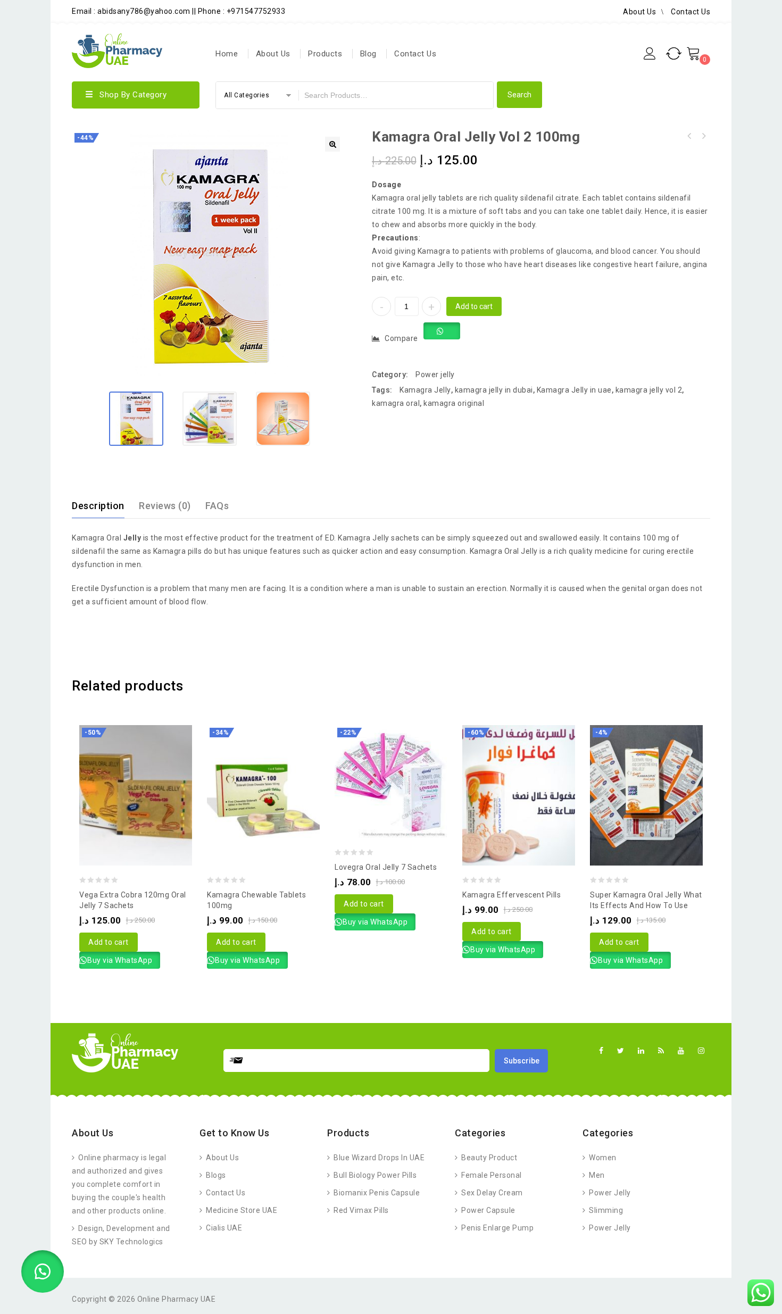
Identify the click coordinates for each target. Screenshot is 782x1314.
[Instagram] (701, 1051)
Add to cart (474, 306)
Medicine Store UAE (240, 1210)
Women (602, 1157)
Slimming (605, 1210)
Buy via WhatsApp (119, 960)
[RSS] (661, 1051)
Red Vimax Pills (360, 1210)
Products (325, 54)
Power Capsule (487, 1210)
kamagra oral (396, 403)
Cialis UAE (223, 1228)
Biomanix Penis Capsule (376, 1192)
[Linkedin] (641, 1051)
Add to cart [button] (108, 942)
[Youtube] (681, 1051)
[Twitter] (621, 1051)
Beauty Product (488, 1157)
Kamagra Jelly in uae (574, 390)
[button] (332, 144)
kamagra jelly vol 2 (649, 390)
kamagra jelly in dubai (494, 390)
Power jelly (435, 374)
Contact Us (690, 11)
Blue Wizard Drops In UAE (378, 1157)
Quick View (146, 768)
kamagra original (453, 403)
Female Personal (491, 1175)
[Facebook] (601, 1051)
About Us (639, 11)
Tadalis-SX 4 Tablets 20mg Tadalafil (689, 136)
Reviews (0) (165, 505)
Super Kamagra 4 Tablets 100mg (703, 136)
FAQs (217, 505)
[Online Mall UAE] (117, 49)
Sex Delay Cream (491, 1192)
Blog (368, 54)
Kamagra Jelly (425, 390)
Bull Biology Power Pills (374, 1175)
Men (596, 1175)
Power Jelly (609, 1192)
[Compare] (125, 768)
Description (98, 505)
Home (226, 54)
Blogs (215, 1175)
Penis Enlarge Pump (497, 1228)
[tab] (104, 506)
